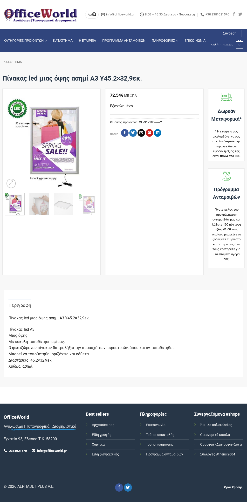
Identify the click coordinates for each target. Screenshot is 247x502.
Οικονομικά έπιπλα (215, 435)
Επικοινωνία (155, 425)
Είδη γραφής (101, 435)
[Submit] (94, 15)
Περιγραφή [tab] (19, 305)
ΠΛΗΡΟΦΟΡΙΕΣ (163, 41)
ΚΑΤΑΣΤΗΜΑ (63, 41)
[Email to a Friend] (141, 133)
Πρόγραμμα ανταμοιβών (164, 454)
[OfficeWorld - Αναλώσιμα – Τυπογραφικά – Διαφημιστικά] (41, 14)
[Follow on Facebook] (234, 14)
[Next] (90, 142)
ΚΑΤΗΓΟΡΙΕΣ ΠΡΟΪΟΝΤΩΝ (24, 41)
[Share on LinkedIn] (157, 133)
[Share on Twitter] (133, 133)
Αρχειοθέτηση (103, 425)
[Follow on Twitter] (240, 14)
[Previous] (12, 142)
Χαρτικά (98, 444)
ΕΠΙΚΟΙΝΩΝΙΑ (195, 41)
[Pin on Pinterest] (149, 133)
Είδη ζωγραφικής (105, 454)
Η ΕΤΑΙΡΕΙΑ (87, 41)
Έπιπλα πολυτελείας (216, 425)
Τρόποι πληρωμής (160, 444)
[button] (229, 33)
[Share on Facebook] (125, 133)
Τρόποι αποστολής (160, 435)
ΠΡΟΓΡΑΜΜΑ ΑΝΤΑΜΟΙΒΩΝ (123, 41)
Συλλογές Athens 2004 (217, 454)
